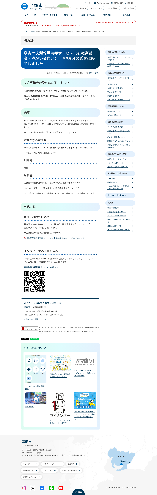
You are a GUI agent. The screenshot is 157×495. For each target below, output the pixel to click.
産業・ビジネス (88, 15)
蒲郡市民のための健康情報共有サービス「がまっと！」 (60, 376)
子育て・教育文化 (49, 15)
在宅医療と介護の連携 (117, 173)
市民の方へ (111, 178)
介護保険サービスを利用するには (118, 79)
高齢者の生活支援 (115, 122)
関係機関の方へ (113, 182)
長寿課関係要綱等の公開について (118, 231)
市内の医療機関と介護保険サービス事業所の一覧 (118, 187)
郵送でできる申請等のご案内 (118, 100)
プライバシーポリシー (50, 464)
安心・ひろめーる (97, 8)
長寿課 (33, 31)
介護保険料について (116, 106)
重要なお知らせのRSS (123, 22)
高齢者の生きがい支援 (117, 154)
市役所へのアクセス (30, 477)
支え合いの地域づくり (117, 195)
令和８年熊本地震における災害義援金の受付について (61, 26)
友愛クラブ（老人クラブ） (117, 159)
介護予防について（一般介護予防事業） (118, 58)
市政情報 (107, 15)
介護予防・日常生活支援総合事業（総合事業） (118, 65)
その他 (110, 203)
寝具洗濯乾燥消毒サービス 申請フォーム (43, 267)
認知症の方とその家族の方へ (118, 141)
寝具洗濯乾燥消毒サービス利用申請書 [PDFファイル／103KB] (55, 238)
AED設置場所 (112, 8)
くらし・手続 (30, 15)
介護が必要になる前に (117, 52)
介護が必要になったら (117, 73)
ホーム (26, 31)
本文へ (89, 3)
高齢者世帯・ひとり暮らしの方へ (118, 132)
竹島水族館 (29, 407)
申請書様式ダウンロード (116, 212)
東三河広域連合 (113, 208)
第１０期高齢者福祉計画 (116, 216)
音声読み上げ (118, 3)
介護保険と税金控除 (115, 88)
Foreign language (103, 3)
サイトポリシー (28, 464)
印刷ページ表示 (94, 73)
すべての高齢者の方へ (116, 127)
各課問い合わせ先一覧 (69, 470)
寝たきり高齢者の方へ (116, 137)
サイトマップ (47, 470)
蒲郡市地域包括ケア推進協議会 (118, 221)
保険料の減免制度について (117, 115)
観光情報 (126, 15)
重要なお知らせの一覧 (103, 22)
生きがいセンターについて (117, 167)
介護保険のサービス (115, 84)
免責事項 (71, 464)
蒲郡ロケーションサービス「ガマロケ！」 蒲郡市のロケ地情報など (84, 373)
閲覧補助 (131, 3)
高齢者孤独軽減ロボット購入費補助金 (118, 146)
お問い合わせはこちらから (36, 319)
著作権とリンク (28, 470)
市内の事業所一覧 (114, 92)
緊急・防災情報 (128, 8)
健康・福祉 (69, 15)
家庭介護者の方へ (114, 96)
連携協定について (114, 226)
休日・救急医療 (80, 8)
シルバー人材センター (116, 163)
